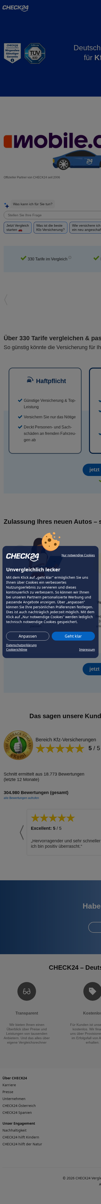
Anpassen (28, 636)
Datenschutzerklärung (21, 645)
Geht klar (73, 636)
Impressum (87, 649)
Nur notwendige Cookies (78, 555)
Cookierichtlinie (16, 649)
